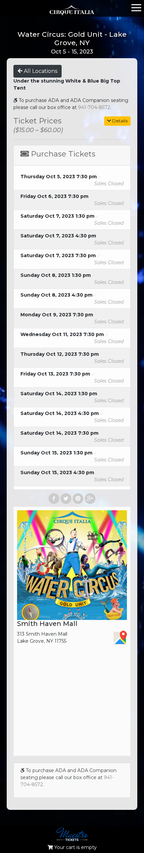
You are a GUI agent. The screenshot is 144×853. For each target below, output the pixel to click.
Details (119, 120)
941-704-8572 (94, 107)
